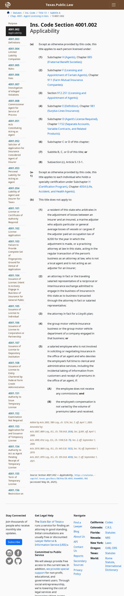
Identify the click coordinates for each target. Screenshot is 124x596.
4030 (70, 457)
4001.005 (13, 66)
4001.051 (14, 127)
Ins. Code (30, 12)
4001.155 (14, 479)
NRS (107, 537)
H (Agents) (68, 57)
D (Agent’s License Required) (79, 119)
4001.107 (14, 349)
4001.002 (15, 31)
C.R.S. (108, 527)
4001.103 (15, 255)
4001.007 (15, 89)
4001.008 (16, 107)
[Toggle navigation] (113, 5)
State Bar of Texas (51, 521)
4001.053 (14, 175)
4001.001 (13, 21)
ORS (114, 548)
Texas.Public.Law (59, 5)
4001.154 (15, 457)
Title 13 (43, 12)
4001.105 (14, 311)
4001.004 (14, 54)
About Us (79, 536)
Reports (78, 556)
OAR (108, 548)
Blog (76, 531)
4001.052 (16, 151)
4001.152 (15, 417)
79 (69, 439)
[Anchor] (93, 48)
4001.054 (14, 195)
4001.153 (16, 433)
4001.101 (15, 215)
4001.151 (14, 400)
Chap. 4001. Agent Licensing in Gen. (29, 16)
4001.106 (16, 329)
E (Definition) (70, 106)
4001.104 (16, 287)
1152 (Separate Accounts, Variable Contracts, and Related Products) (68, 128)
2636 (70, 431)
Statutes (17, 12)
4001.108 (16, 375)
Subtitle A (55, 12)
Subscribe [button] (14, 542)
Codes (109, 522)
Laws (108, 543)
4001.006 (13, 76)
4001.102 (14, 232)
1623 (69, 448)
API (76, 541)
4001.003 (14, 40)
